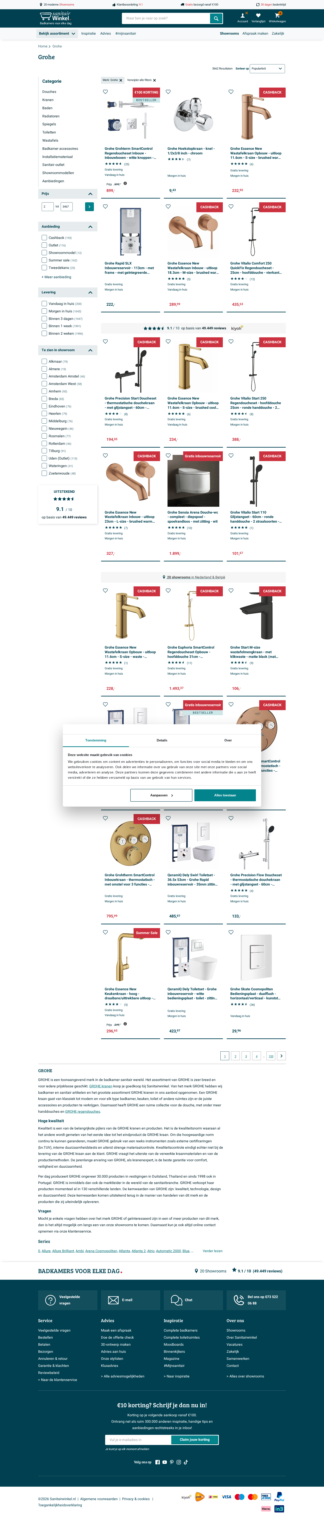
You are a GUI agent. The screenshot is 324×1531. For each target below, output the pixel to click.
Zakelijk (278, 33)
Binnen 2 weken (66, 333)
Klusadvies (109, 1365)
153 (271, 1056)
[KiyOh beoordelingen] (187, 1496)
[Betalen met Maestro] (239, 1496)
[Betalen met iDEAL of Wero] (213, 1496)
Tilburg (57, 451)
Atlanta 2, (139, 1251)
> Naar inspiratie (177, 1376)
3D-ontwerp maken (116, 1344)
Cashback (60, 237)
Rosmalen (60, 436)
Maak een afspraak (116, 1330)
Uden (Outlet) (63, 458)
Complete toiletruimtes (182, 1337)
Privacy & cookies (136, 1499)
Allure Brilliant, (63, 1251)
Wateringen (61, 466)
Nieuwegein (61, 428)
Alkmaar (58, 361)
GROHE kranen (100, 1086)
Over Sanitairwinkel (242, 1337)
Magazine (171, 1358)
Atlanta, (125, 1251)
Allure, (46, 1251)
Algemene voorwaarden (99, 1499)
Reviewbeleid (48, 1372)
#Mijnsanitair (174, 1365)
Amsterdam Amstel (67, 376)
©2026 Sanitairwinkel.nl (57, 1499)
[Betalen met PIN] (266, 1496)
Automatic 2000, (169, 1251)
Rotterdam (60, 443)
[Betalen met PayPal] (279, 1497)
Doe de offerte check (117, 1337)
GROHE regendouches (82, 1111)
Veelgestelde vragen (69, 1300)
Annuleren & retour (52, 1358)
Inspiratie (88, 33)
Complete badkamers (180, 1330)
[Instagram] (178, 1462)
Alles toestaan (225, 795)
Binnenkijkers (174, 1351)
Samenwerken (238, 1358)
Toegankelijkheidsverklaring (60, 1505)
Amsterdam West (65, 384)
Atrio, (151, 1251)
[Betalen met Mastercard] (253, 1496)
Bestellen (45, 1337)
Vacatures (234, 1344)
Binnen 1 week (65, 326)
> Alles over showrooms (245, 1376)
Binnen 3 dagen (66, 318)
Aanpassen (159, 795)
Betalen (44, 1344)
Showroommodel (65, 252)
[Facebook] (157, 1462)
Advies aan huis (113, 1351)
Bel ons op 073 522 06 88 (263, 1300)
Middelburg (61, 421)
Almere (57, 369)
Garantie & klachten (53, 1365)
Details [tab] (162, 740)
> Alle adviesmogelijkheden (122, 1376)
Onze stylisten (112, 1358)
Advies (105, 33)
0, (39, 1251)
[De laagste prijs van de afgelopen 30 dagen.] (125, 183)
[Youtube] (164, 1462)
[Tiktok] (185, 1462)
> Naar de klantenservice (57, 1380)
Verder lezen (213, 1251)
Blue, (186, 1251)
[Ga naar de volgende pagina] (281, 1055)
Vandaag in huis (65, 303)
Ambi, (80, 1251)
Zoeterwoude (62, 473)
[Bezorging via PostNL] (200, 1497)
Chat (188, 1300)
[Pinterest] (171, 1462)
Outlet (57, 245)
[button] (105, 91)
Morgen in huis (65, 311)
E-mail (127, 1300)
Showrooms (229, 33)
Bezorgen (45, 1351)
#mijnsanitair (125, 33)
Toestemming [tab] (95, 740)
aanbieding (56, 277)
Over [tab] (228, 740)
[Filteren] (89, 206)
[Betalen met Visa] (226, 1496)
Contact (233, 1365)
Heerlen (58, 413)
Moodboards (174, 1344)
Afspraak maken (255, 33)
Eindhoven (60, 406)
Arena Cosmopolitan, (101, 1251)
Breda (56, 399)
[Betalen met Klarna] (266, 1509)
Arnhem (58, 391)
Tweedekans (62, 267)
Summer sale (63, 260)
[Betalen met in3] (279, 1508)
